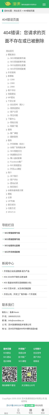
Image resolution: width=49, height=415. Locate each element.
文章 (10, 197)
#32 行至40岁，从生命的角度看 (17, 288)
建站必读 (14, 183)
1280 (12, 79)
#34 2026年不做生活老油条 (15, 277)
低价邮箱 (7, 361)
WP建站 (11, 97)
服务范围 (7, 349)
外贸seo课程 (15, 169)
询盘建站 (12, 94)
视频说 (36, 361)
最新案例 (14, 137)
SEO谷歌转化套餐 (18, 65)
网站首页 (17, 11)
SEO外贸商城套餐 (18, 69)
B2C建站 (7, 357)
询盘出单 (22, 353)
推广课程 (14, 133)
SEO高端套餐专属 (18, 62)
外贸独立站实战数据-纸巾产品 (16, 271)
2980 (12, 87)
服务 (10, 140)
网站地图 (39, 405)
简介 (10, 172)
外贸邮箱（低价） (17, 144)
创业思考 (37, 353)
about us (11, 212)
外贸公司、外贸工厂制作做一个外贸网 (20, 294)
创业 (43, 413)
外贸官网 (12, 72)
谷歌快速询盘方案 (15, 190)
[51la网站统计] (29, 405)
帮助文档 (14, 122)
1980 (12, 83)
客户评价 (12, 90)
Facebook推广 (16, 162)
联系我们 (14, 187)
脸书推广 (22, 357)
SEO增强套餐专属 (18, 58)
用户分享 (14, 112)
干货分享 (12, 101)
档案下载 (14, 126)
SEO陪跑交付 (16, 151)
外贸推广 (22, 349)
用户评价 (37, 357)
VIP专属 (11, 201)
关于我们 (14, 176)
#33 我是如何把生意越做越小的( (17, 283)
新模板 (11, 76)
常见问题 (14, 115)
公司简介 (37, 349)
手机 (18, 413)
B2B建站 (7, 353)
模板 (10, 194)
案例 (10, 129)
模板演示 (12, 54)
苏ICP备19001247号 (15, 405)
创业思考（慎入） (17, 104)
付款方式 (12, 208)
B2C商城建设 (16, 165)
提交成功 (12, 205)
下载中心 (12, 119)
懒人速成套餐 (16, 158)
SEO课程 (22, 361)
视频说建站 (15, 108)
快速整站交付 (16, 154)
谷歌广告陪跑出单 (17, 147)
